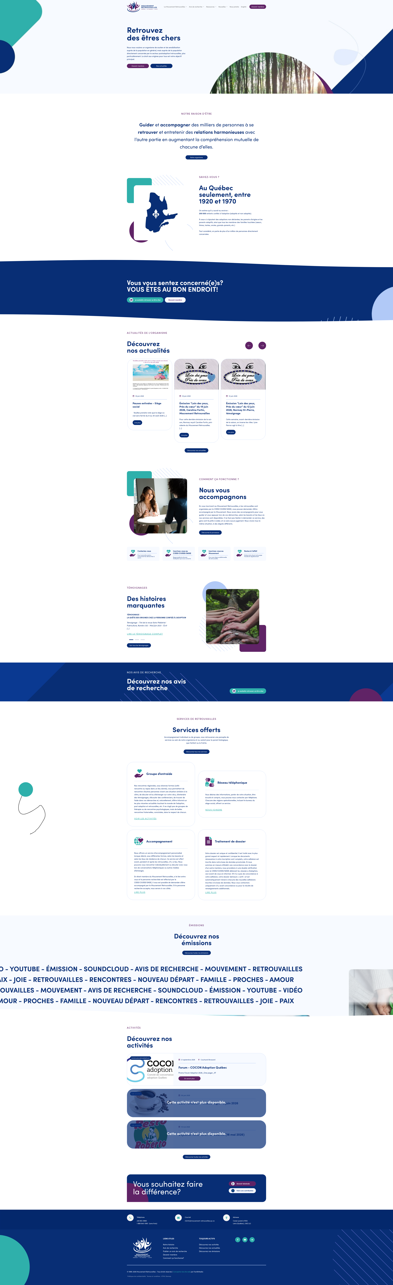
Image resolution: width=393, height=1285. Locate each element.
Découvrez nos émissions (209, 1251)
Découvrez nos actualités (209, 1248)
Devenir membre (138, 66)
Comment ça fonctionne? (173, 1258)
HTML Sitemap (166, 1276)
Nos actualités (161, 66)
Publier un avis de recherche (175, 1251)
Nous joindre (234, 7)
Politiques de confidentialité (136, 1276)
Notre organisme (196, 157)
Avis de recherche (195, 7)
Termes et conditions (153, 1276)
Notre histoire (168, 1244)
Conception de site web (181, 1271)
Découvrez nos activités (209, 1244)
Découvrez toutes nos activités (196, 1157)
